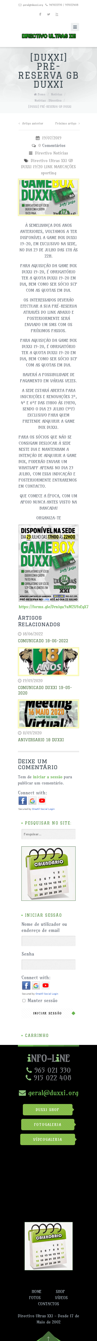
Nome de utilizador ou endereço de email (44, 927)
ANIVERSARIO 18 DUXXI (41, 740)
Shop (60, 1291)
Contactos (48, 1304)
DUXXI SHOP (48, 1109)
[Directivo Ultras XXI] (48, 35)
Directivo (55, 100)
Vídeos (61, 1297)
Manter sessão (42, 1000)
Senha (27, 954)
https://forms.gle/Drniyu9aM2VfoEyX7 (54, 606)
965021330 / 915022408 (63, 5)
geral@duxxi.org (33, 5)
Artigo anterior (32, 123)
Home (41, 94)
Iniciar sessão (47, 1013)
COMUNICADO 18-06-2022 (43, 641)
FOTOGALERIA (47, 1124)
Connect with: (32, 793)
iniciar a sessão (47, 777)
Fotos (35, 1297)
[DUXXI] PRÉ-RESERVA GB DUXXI (49, 106)
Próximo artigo (65, 123)
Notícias (56, 94)
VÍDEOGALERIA (47, 1139)
